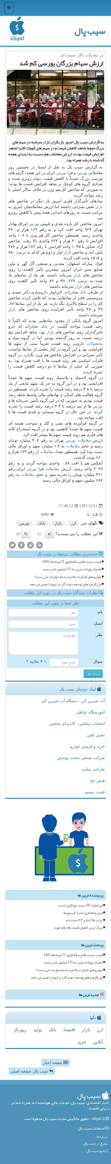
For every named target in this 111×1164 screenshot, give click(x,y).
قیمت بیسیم (95, 792)
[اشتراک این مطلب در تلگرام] (30, 545)
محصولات (95, 343)
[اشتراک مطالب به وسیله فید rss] (40, 545)
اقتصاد (69, 1029)
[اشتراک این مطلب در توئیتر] (12, 545)
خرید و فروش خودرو (87, 746)
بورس (82, 173)
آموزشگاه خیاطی (90, 712)
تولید (37, 1029)
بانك (82, 292)
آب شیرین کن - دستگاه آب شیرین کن (73, 701)
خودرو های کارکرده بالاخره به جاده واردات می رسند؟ (67, 577)
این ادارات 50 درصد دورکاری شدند (80, 905)
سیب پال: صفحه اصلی (29, 1071)
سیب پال (89, 31)
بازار (99, 207)
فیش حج (97, 780)
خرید (81, 1041)
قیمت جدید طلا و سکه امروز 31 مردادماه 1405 (71, 561)
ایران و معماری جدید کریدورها (83, 913)
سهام (37, 178)
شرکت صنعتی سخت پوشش (81, 758)
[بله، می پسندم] (49, 534)
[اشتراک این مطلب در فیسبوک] (21, 545)
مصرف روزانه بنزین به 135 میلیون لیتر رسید (71, 569)
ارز (73, 523)
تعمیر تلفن (96, 735)
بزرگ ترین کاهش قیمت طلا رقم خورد (78, 927)
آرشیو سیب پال (97, 1150)
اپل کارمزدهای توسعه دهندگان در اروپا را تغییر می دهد (65, 584)
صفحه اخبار (53, 1063)
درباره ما (102, 1137)
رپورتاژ (20, 1029)
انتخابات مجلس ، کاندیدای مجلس (77, 723)
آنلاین (98, 1041)
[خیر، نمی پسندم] (25, 534)
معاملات (84, 440)
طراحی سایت (93, 769)
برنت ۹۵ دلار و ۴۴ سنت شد (84, 920)
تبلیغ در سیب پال (95, 1143)
